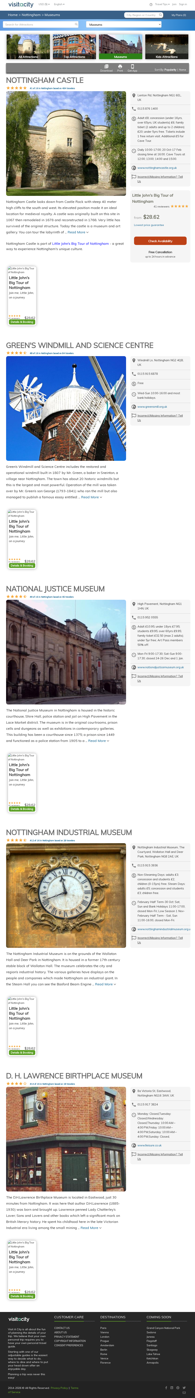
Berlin (103, 1349)
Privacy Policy (59, 1388)
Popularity (170, 69)
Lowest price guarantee (149, 225)
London (104, 1336)
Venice (104, 1358)
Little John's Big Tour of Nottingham (80, 243)
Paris (103, 1327)
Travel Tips (161, 4)
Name (182, 69)
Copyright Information (70, 1340)
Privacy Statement (66, 1336)
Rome (103, 1354)
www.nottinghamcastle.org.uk (157, 168)
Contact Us (62, 1327)
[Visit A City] (19, 1319)
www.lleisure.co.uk (149, 1145)
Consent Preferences (68, 1345)
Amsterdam (107, 1345)
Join (174, 4)
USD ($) (43, 4)
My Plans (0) (179, 15)
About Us (60, 1332)
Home (13, 15)
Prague (104, 1340)
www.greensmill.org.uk (152, 406)
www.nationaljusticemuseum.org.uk (160, 667)
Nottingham (32, 15)
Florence (105, 1362)
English (58, 4)
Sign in (183, 4)
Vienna (104, 1332)
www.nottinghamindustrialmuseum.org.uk (164, 929)
